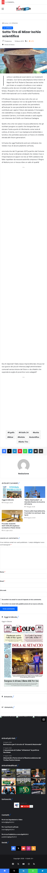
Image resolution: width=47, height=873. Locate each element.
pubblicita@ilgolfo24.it (9, 837)
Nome (2, 572)
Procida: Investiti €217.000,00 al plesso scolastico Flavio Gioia (11, 526)
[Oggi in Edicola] (12, 492)
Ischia (36, 432)
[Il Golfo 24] (23, 9)
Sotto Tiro (24, 442)
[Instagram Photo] (8, 724)
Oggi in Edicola (8, 500)
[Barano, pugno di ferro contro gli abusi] (23, 773)
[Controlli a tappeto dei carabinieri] (38, 790)
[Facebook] (4, 451)
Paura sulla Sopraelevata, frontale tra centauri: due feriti (34, 513)
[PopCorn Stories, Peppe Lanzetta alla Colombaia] (9, 790)
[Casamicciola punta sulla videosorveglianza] (23, 781)
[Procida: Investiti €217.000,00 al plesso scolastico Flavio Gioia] (12, 516)
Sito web (3, 590)
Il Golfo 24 (24, 432)
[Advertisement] (23, 265)
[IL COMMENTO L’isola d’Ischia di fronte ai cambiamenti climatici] (38, 773)
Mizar (11, 437)
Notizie (22, 437)
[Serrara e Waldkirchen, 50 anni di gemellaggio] (23, 790)
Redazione (8, 41)
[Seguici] (43, 719)
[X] (9, 451)
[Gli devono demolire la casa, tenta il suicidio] (9, 773)
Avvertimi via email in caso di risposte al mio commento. (21, 599)
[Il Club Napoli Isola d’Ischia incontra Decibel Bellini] (38, 781)
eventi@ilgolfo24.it (8, 829)
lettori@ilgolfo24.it (8, 822)
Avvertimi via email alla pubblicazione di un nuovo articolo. (22, 604)
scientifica (34, 437)
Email (2, 581)
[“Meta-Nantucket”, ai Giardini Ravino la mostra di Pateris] (34, 492)
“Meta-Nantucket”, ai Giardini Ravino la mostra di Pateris (34, 502)
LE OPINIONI (13, 23)
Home (6, 23)
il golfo (11, 432)
